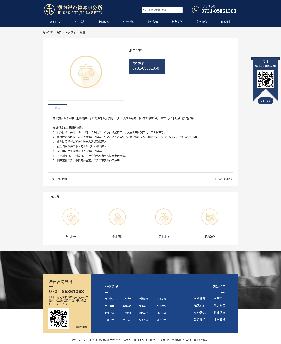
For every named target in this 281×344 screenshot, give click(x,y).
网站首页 (219, 298)
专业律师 (200, 298)
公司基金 (143, 313)
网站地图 (81, 327)
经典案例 (200, 305)
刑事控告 (228, 179)
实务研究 (200, 312)
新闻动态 (219, 312)
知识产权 (161, 306)
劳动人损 (143, 320)
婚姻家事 (143, 306)
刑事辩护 (109, 298)
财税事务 (161, 298)
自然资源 (127, 313)
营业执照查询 (200, 340)
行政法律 (127, 298)
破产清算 (161, 313)
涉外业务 (161, 320)
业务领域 (71, 32)
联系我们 (200, 320)
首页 (59, 32)
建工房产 (127, 320)
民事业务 (109, 320)
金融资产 (127, 306)
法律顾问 (143, 298)
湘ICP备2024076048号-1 (145, 340)
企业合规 (109, 313)
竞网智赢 (176, 340)
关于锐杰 (219, 305)
